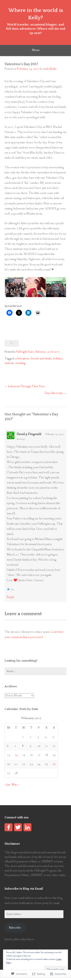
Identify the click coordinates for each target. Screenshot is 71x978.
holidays (58, 359)
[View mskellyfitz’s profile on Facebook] (8, 827)
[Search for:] (35, 671)
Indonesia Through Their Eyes (26, 386)
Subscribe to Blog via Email (24, 888)
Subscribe (15, 928)
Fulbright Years (25, 352)
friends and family (41, 359)
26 (53, 764)
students (9, 363)
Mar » (15, 785)
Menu (35, 50)
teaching (21, 363)
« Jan (7, 785)
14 (16, 755)
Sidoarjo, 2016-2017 (47, 352)
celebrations (22, 359)
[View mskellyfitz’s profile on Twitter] (18, 827)
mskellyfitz (50, 69)
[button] (15, 287)
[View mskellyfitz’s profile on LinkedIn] (27, 827)
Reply (10, 597)
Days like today (54, 393)
